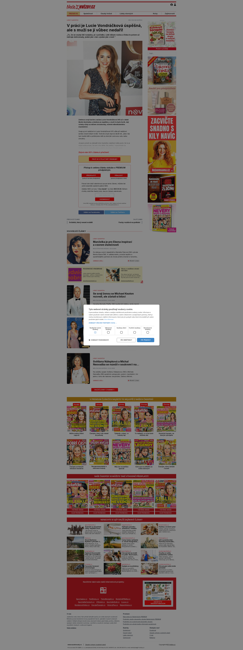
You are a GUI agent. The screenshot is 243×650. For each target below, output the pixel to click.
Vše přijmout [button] (146, 340)
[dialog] (121, 325)
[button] (121, 323)
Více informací (109, 319)
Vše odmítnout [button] (126, 340)
